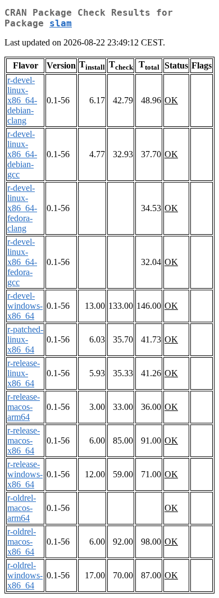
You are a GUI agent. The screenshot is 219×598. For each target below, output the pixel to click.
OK (171, 100)
